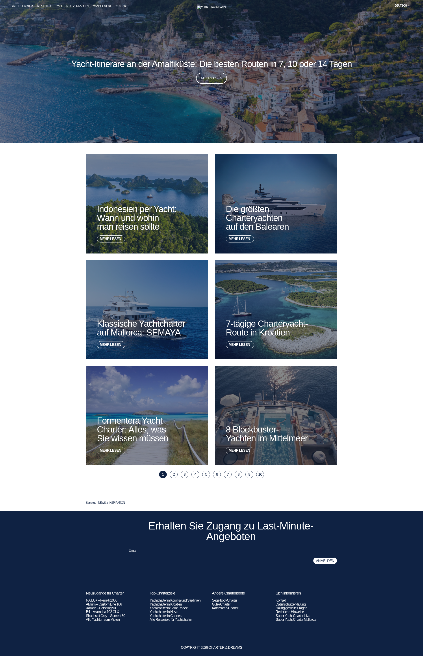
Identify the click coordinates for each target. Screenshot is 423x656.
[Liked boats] (417, 6)
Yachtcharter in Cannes (165, 616)
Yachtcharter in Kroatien (166, 604)
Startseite (91, 502)
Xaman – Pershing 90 (101, 608)
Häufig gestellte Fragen (291, 608)
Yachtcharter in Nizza (164, 612)
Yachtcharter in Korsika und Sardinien (175, 600)
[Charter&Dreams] (211, 7)
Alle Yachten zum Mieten (103, 619)
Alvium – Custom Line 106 (104, 604)
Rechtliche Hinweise (290, 612)
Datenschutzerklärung (291, 604)
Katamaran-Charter (225, 608)
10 (261, 474)
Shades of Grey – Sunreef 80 (105, 616)
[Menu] (5, 6)
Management (102, 6)
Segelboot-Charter (224, 600)
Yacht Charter (22, 6)
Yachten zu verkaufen (72, 6)
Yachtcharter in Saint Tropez (168, 608)
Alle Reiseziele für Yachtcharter (171, 619)
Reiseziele (44, 6)
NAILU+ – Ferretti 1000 (101, 600)
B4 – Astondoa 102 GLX (102, 612)
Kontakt (122, 6)
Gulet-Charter (221, 604)
